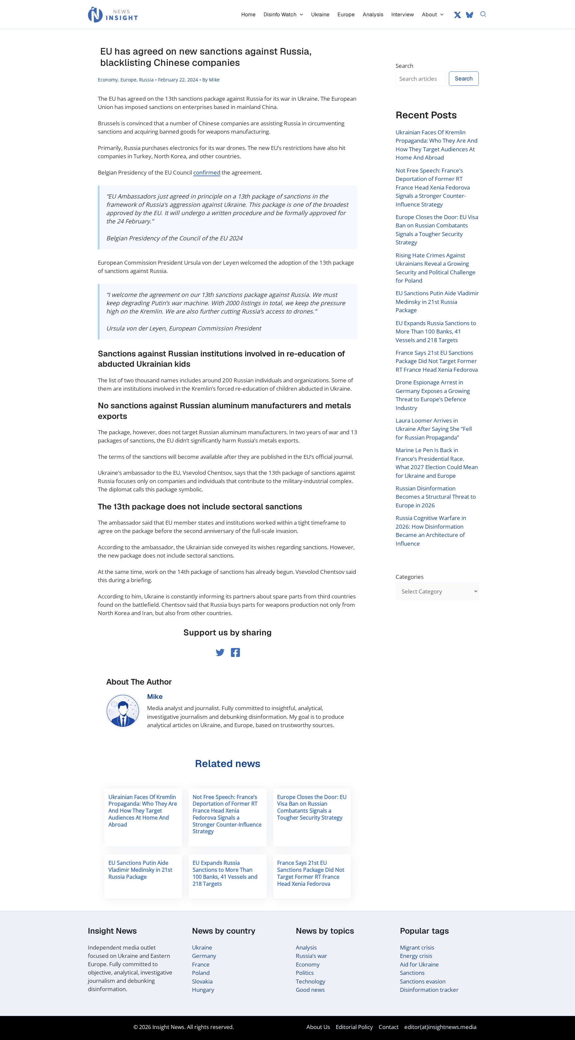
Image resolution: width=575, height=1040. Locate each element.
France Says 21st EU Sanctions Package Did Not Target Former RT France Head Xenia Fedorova (310, 873)
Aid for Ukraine (419, 964)
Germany (204, 956)
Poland (201, 972)
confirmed (206, 172)
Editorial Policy (354, 1027)
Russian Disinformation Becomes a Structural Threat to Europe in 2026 (436, 496)
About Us (318, 1027)
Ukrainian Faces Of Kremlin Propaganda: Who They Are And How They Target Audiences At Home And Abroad (142, 810)
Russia (146, 79)
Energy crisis (416, 956)
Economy (108, 79)
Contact (389, 1027)
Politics (305, 972)
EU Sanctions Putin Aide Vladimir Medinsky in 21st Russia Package (140, 869)
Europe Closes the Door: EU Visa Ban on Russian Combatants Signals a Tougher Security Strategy (312, 807)
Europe (128, 79)
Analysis (306, 947)
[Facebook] (235, 652)
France (201, 964)
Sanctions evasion (423, 981)
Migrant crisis (417, 947)
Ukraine (202, 947)
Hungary (203, 989)
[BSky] (469, 15)
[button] (299, 14)
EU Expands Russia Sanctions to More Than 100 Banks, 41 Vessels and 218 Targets (225, 873)
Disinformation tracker (429, 989)
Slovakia (202, 981)
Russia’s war (311, 956)
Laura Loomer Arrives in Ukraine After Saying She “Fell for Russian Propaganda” (434, 429)
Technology (310, 981)
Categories (410, 577)
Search (404, 65)
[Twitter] (457, 15)
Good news (310, 989)
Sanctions (412, 972)
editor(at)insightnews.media (440, 1027)
